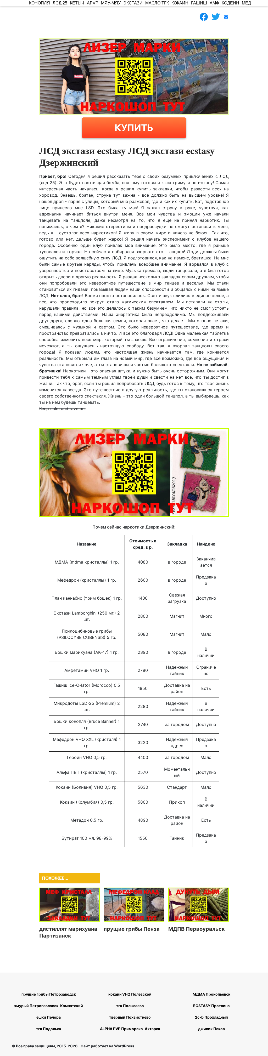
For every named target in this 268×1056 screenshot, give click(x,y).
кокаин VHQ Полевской (130, 994)
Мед (246, 3)
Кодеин (230, 3)
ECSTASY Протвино (211, 1005)
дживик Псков (211, 1028)
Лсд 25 (60, 3)
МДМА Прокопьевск (211, 994)
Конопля (39, 3)
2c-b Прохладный (211, 1017)
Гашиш (199, 3)
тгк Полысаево (130, 1005)
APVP (92, 3)
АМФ (214, 3)
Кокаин (179, 3)
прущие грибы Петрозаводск (48, 994)
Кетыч (77, 3)
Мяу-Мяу (111, 3)
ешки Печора (48, 1017)
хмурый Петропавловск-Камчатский (48, 1005)
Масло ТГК (157, 3)
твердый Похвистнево (130, 1017)
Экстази (133, 3)
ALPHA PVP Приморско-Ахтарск (130, 1028)
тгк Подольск (48, 1028)
